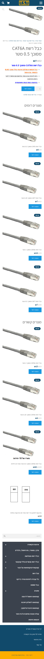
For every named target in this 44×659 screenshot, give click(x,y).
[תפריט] (41, 3)
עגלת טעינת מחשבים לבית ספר (27, 614)
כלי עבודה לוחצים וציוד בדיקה (27, 579)
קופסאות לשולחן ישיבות (30, 602)
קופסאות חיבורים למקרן (30, 608)
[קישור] (24, 3)
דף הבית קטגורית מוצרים (34, 629)
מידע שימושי (38, 639)
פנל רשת (35, 573)
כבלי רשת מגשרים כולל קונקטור (22, 562)
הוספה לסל (27, 89)
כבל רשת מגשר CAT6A (15, 41)
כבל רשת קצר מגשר (28, 41)
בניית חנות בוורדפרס (18, 655)
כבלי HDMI (35, 585)
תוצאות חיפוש (34, 619)
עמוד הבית (38, 41)
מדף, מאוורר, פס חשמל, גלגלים (27, 550)
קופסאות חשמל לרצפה (30, 596)
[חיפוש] (3, 3)
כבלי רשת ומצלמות (22, 556)
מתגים (22, 590)
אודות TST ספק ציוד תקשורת (33, 634)
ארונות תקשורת (22, 544)
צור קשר (39, 645)
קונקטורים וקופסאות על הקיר (22, 567)
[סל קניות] (8, 3)
